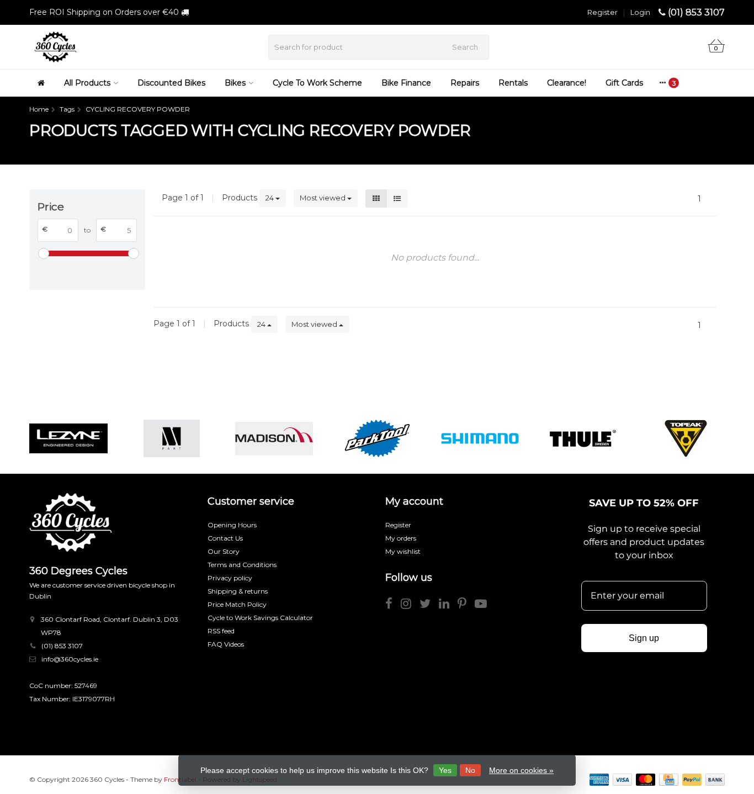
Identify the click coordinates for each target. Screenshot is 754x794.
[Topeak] (686, 438)
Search (465, 47)
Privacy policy (230, 578)
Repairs (464, 83)
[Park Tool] (377, 438)
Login (640, 12)
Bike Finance (406, 83)
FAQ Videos (226, 644)
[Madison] (274, 438)
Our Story (224, 551)
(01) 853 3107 (696, 12)
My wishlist (403, 551)
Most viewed (323, 197)
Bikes (235, 83)
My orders (400, 538)
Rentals (513, 83)
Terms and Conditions (242, 564)
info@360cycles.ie (69, 659)
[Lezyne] (68, 438)
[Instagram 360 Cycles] (410, 605)
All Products (87, 83)
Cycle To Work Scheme (317, 83)
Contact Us (225, 538)
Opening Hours (232, 525)
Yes (445, 770)
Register (602, 12)
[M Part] (171, 438)
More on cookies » (521, 770)
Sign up (644, 638)
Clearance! (566, 83)
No (470, 770)
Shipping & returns (238, 591)
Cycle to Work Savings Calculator (260, 617)
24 (270, 197)
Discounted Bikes (171, 83)
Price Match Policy (237, 604)
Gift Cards (624, 83)
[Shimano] (480, 438)
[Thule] (583, 438)
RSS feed (221, 631)
